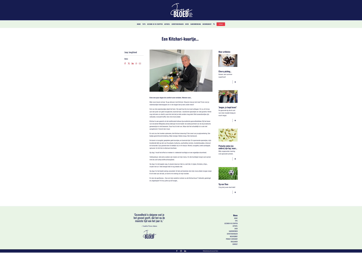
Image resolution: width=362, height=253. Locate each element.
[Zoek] (214, 24)
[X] (129, 63)
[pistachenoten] (228, 129)
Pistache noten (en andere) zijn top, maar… (228, 147)
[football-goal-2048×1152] (228, 168)
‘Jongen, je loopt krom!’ (228, 107)
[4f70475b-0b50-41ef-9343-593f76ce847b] (228, 91)
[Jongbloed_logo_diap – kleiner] (181, 3)
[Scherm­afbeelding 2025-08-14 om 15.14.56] (228, 55)
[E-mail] (140, 63)
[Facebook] (125, 63)
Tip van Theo (223, 184)
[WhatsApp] (136, 63)
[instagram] (181, 251)
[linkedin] (185, 251)
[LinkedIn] (133, 63)
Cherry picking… (225, 71)
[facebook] (176, 251)
